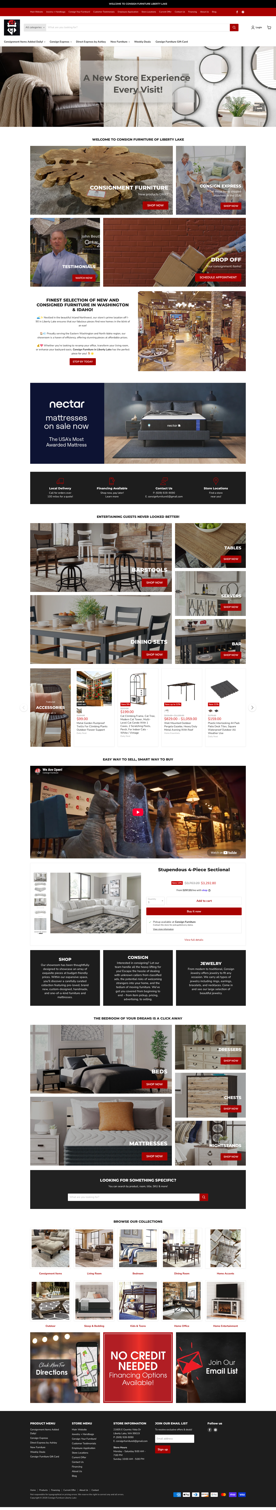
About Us (204, 12)
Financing (192, 12)
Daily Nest (82, 733)
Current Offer (165, 12)
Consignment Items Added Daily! (24, 42)
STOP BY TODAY (83, 361)
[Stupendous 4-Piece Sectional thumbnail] (40, 877)
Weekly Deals (142, 42)
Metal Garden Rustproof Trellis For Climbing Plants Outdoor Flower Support (92, 726)
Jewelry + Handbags (55, 12)
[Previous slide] (9, 86)
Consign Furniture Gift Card (172, 42)
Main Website (36, 12)
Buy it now (194, 911)
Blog (214, 12)
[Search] (234, 27)
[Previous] (24, 707)
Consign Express (60, 42)
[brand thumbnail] (40, 932)
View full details (193, 939)
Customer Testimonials (104, 12)
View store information (163, 929)
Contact (95, 1490)
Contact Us (180, 12)
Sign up (163, 1449)
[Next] (252, 707)
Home (33, 1490)
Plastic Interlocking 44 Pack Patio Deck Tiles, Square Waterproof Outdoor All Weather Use (224, 728)
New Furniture (119, 42)
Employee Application (128, 12)
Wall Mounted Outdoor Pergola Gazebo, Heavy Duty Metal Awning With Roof (180, 726)
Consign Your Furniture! (79, 12)
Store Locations (149, 12)
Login (259, 27)
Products (43, 1490)
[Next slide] (267, 86)
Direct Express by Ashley (91, 42)
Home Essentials (172, 733)
